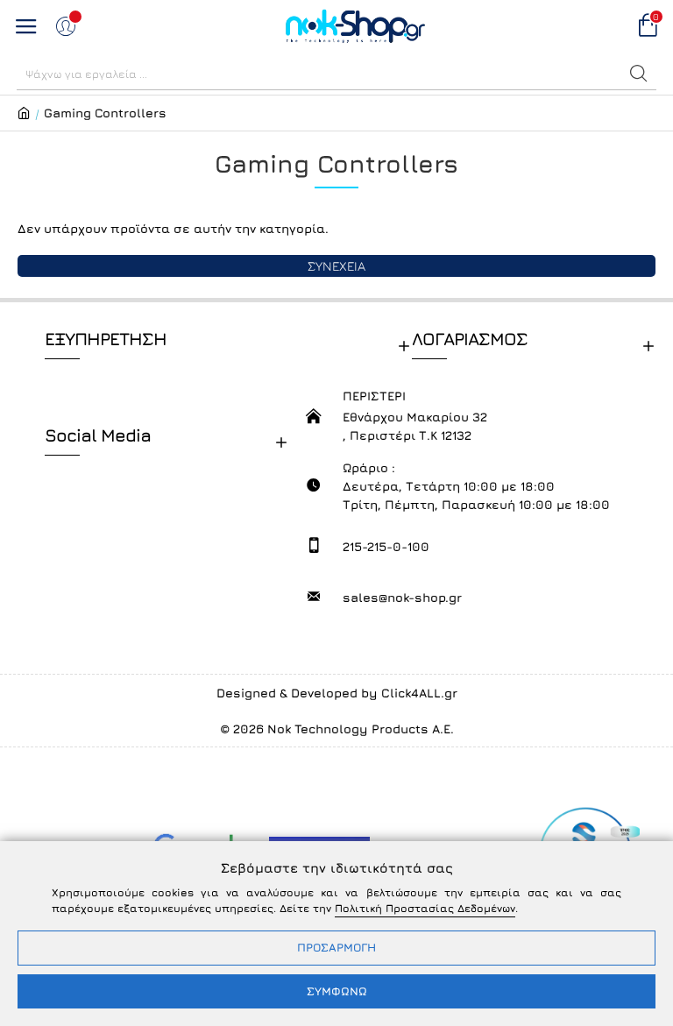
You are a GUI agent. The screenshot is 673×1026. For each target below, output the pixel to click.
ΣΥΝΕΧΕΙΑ (336, 265)
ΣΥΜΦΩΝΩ (337, 991)
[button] (639, 73)
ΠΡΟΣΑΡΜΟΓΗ (336, 947)
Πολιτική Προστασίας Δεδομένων (425, 908)
